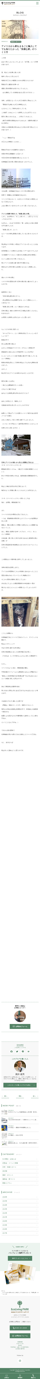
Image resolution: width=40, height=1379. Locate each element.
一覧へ (20, 1096)
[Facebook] (11, 1051)
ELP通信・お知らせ (9, 1159)
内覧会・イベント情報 (10, 1163)
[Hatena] (28, 1051)
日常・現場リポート (9, 1167)
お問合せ (6, 1377)
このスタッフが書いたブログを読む (19, 1085)
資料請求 (20, 1377)
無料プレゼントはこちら (20, 1258)
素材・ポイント (7, 1175)
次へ (34, 1096)
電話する (33, 1377)
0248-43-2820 (21, 1328)
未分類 (4, 1171)
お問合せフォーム (21, 1026)
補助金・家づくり (15, 41)
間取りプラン (7, 1183)
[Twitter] (17, 1051)
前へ (5, 1096)
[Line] (23, 1051)
